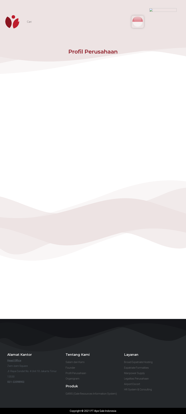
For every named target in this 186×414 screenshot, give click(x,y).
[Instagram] (105, 341)
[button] (172, 21)
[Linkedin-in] (80, 341)
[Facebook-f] (68, 341)
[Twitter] (117, 341)
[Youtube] (93, 341)
